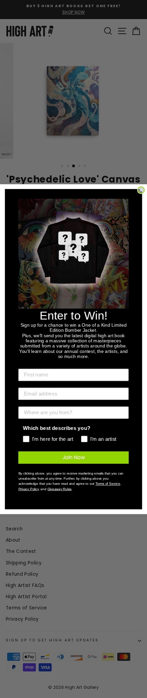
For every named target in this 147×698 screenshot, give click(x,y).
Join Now (73, 457)
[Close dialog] (141, 190)
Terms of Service (107, 483)
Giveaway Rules (60, 489)
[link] (73, 254)
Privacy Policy (28, 489)
